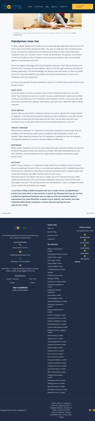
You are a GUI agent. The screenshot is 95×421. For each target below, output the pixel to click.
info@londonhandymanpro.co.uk (20, 255)
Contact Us (63, 7)
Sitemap (50, 272)
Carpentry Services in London (57, 345)
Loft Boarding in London (55, 298)
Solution (57, 33)
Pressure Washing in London (57, 315)
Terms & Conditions (57, 412)
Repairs (52, 33)
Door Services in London (55, 354)
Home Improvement (34, 33)
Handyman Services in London (57, 366)
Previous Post (5, 213)
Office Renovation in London (56, 372)
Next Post (90, 213)
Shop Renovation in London (56, 386)
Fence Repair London (54, 295)
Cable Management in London (57, 342)
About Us (54, 7)
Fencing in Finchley (53, 278)
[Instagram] (94, 410)
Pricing (61, 417)
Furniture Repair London (55, 266)
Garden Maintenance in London (57, 301)
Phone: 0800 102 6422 (20, 248)
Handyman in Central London (57, 281)
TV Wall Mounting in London (56, 269)
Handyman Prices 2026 (55, 275)
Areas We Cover (53, 235)
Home (30, 7)
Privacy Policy (67, 415)
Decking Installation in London (57, 321)
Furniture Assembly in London (57, 363)
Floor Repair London (54, 260)
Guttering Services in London (57, 318)
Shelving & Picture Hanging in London (57, 331)
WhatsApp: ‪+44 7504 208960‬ (20, 261)
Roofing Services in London (56, 383)
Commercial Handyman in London (56, 286)
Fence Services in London (56, 357)
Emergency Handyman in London (55, 305)
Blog (47, 7)
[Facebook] (90, 410)
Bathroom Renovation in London (55, 250)
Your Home (64, 33)
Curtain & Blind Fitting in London (58, 327)
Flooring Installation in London (57, 360)
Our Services (39, 7)
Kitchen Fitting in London (55, 335)
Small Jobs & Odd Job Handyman (54, 291)
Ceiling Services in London (56, 351)
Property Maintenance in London (55, 311)
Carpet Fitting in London (55, 348)
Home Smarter (45, 33)
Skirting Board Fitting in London (57, 254)
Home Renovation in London (57, 369)
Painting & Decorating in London (55, 376)
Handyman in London (20, 33)
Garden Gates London (55, 257)
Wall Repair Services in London (57, 389)
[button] (82, 6)
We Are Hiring (52, 232)
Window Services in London (56, 392)
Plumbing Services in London (57, 380)
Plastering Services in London (57, 324)
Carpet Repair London (55, 263)
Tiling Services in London (55, 338)
